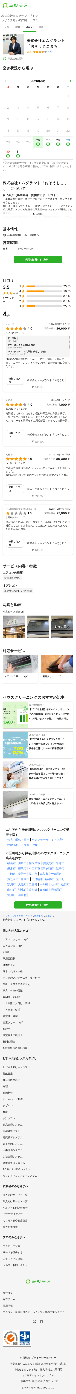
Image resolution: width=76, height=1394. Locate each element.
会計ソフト (9, 1118)
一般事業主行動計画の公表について (38, 1381)
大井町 (54, 884)
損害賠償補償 (10, 1226)
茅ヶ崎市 (48, 868)
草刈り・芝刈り (11, 996)
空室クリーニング (13, 1022)
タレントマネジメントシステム (20, 1175)
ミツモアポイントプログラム (38, 1375)
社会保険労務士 (11, 1079)
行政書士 (8, 1073)
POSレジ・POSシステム (16, 1169)
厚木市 (33, 874)
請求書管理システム (14, 1162)
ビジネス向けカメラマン (16, 1067)
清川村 (22, 895)
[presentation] (6, 27)
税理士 (6, 1028)
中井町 (44, 884)
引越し (6, 952)
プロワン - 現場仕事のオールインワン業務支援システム (34, 1311)
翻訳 (5, 1111)
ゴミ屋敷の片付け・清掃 (16, 1003)
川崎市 (22, 863)
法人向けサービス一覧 (15, 1201)
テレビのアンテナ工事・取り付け (21, 977)
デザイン (8, 1105)
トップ (6, 916)
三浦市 (11, 874)
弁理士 (6, 1086)
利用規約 (25, 1357)
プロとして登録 (11, 1245)
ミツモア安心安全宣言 (15, 1220)
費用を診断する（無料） (38, 259)
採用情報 (8, 1305)
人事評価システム (13, 1150)
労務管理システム (13, 1156)
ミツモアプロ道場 (13, 1258)
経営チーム (9, 1299)
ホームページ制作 (13, 1099)
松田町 (65, 884)
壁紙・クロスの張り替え (16, 984)
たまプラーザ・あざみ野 (47, 839)
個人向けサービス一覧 (15, 1194)
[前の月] (5, 81)
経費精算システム (13, 1137)
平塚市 (60, 863)
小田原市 (34, 868)
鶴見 (10, 839)
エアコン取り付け (13, 945)
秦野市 (22, 874)
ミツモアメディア (13, 1213)
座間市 (25, 879)
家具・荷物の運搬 (13, 990)
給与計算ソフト (11, 1130)
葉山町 (60, 879)
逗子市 (60, 868)
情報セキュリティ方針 (26, 1369)
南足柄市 (37, 879)
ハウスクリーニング (22, 916)
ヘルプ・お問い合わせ (15, 1207)
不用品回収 (9, 958)
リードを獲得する (13, 1252)
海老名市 (13, 879)
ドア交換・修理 (11, 1009)
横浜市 (11, 863)
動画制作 (8, 1092)
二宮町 (33, 884)
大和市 (44, 874)
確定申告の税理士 (13, 1035)
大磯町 (22, 884)
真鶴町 (44, 889)
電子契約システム (13, 1143)
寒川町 (11, 884)
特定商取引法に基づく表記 (25, 1363)
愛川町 (11, 895)
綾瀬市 (49, 879)
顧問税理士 (9, 1041)
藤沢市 (22, 868)
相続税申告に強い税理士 (16, 1047)
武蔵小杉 (13, 845)
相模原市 (34, 863)
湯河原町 (56, 889)
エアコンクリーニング (15, 939)
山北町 (11, 889)
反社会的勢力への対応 (53, 1363)
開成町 (22, 889)
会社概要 (8, 1292)
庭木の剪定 (9, 964)
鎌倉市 (11, 868)
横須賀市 (48, 863)
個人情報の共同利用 (51, 1369)
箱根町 (33, 889)
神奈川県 (38, 916)
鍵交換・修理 (10, 1015)
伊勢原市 (56, 874)
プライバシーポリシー (43, 1357)
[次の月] (70, 81)
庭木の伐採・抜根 (13, 971)
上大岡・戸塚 (29, 845)
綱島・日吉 (22, 839)
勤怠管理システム (13, 1124)
